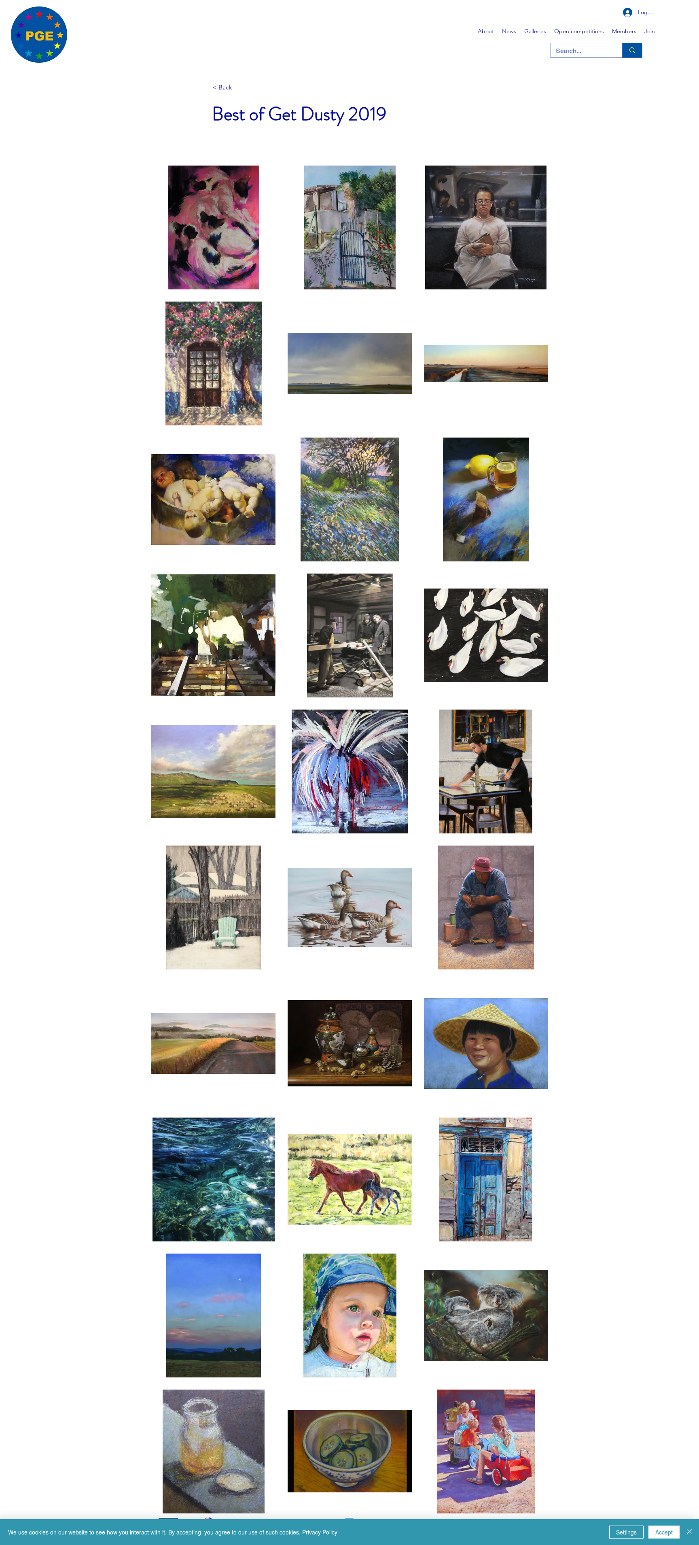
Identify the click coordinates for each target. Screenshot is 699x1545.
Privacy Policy (319, 1532)
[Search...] (632, 50)
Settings (626, 1532)
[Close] (689, 1532)
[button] (535, 31)
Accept (664, 1532)
